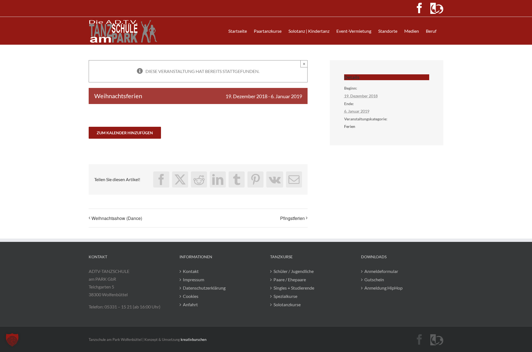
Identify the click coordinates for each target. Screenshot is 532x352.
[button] (12, 340)
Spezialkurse (285, 296)
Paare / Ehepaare (289, 279)
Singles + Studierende (293, 287)
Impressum (193, 279)
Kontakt (191, 271)
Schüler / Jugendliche (293, 271)
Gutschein (374, 279)
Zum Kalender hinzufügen (125, 132)
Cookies (190, 296)
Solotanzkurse (287, 304)
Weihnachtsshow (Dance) (116, 218)
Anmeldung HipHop (383, 287)
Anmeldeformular (381, 271)
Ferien (349, 126)
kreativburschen (193, 339)
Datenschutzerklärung (204, 287)
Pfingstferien (292, 218)
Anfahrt (190, 304)
